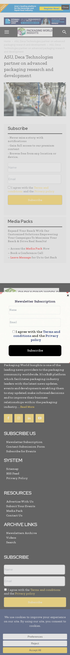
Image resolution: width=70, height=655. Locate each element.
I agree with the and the (36, 336)
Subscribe (35, 350)
